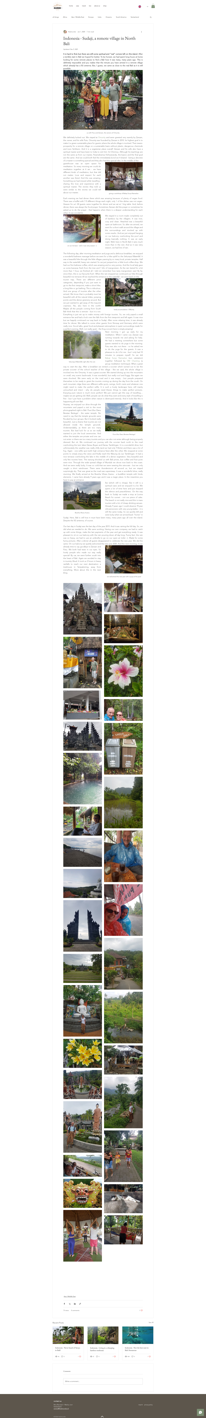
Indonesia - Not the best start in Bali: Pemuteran (137, 1349)
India (99, 17)
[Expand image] (82, 609)
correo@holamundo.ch (61, 1409)
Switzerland (135, 17)
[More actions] (141, 32)
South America (121, 17)
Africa (65, 17)
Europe (91, 17)
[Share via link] (80, 1304)
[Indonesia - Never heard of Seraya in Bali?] (68, 1335)
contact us (57, 1401)
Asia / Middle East (77, 17)
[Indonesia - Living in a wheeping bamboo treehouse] (103, 1335)
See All (151, 1322)
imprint (141, 1405)
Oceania (109, 17)
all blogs (56, 17)
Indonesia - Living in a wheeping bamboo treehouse (102, 1349)
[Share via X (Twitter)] (70, 1304)
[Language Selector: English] (141, 6)
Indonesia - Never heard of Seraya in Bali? (67, 1349)
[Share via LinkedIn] (75, 1304)
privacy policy (148, 1405)
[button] (153, 6)
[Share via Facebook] (64, 1304)
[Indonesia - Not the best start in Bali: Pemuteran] (137, 1335)
